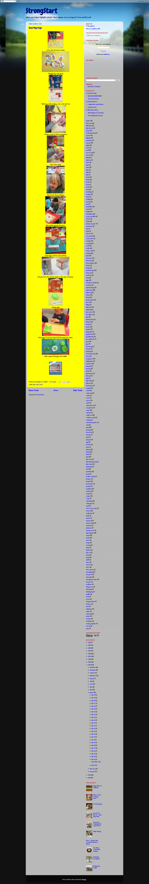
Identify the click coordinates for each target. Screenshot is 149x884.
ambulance (89, 140)
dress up (88, 273)
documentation (90, 263)
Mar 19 (94, 723)
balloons (88, 160)
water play (89, 614)
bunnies (88, 202)
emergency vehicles (91, 283)
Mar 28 (94, 701)
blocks (88, 180)
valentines (89, 609)
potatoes (88, 472)
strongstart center (91, 579)
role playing (89, 501)
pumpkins (88, 489)
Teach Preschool (92, 102)
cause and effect (90, 216)
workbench (89, 621)
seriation (88, 526)
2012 (89, 665)
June (91, 684)
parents (88, 435)
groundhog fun (90, 339)
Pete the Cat (89, 128)
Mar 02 (94, 759)
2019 (89, 645)
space (87, 548)
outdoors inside (90, 418)
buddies (88, 194)
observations (90, 405)
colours (88, 234)
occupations (89, 408)
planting (88, 452)
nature (88, 400)
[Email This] (63, 382)
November (93, 670)
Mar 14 (94, 734)
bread (87, 189)
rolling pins (89, 503)
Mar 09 (94, 743)
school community (91, 508)
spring (88, 555)
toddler (88, 594)
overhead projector (91, 422)
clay (87, 229)
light (87, 378)
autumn (88, 155)
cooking (88, 241)
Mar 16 (94, 729)
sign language (90, 533)
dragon (88, 268)
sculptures (89, 513)
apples (88, 145)
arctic (87, 148)
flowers (88, 322)
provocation (89, 484)
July (91, 681)
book (87, 185)
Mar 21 (94, 717)
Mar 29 (94, 698)
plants (88, 454)
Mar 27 (94, 703)
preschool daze (92, 93)
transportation (90, 602)
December (93, 667)
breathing (88, 192)
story (87, 567)
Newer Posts (34, 390)
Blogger (84, 879)
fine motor (89, 312)
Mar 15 (94, 731)
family (88, 297)
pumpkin (88, 486)
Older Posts (77, 390)
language (88, 366)
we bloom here (92, 107)
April (91, 690)
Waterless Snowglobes (96, 858)
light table (89, 381)
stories (88, 565)
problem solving (90, 476)
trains (88, 599)
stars (87, 562)
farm (87, 302)
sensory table (90, 523)
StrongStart (41, 10)
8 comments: (53, 382)
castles (88, 212)
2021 (89, 642)
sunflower (89, 584)
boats (88, 182)
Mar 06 (94, 751)
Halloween (88, 126)
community (89, 236)
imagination (89, 359)
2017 (89, 651)
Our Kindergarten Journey (95, 115)
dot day (88, 265)
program (88, 479)
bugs (87, 197)
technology (89, 589)
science (88, 511)
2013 (89, 662)
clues (87, 231)
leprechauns (89, 373)
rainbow (88, 491)
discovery (88, 261)
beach (87, 162)
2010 (89, 778)
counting (88, 243)
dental (87, 256)
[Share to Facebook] (68, 382)
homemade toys (90, 354)
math (87, 391)
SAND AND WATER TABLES (95, 96)
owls (87, 425)
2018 (89, 648)
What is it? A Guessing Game (97, 796)
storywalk (89, 577)
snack (87, 535)
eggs (87, 280)
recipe (87, 494)
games (88, 327)
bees (87, 170)
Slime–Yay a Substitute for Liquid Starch (97, 824)
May (91, 687)
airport (88, 135)
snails (87, 538)
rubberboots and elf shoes (95, 104)
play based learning (91, 462)
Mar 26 (94, 706)
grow (87, 342)
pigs (87, 442)
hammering (89, 346)
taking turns (89, 587)
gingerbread (89, 334)
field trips (89, 307)
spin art (88, 553)
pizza (87, 447)
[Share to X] (66, 382)
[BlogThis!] (64, 382)
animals (88, 143)
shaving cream (90, 530)
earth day (89, 275)
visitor (88, 611)
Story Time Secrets (93, 99)
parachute (89, 432)
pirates (88, 445)
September (93, 676)
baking (88, 158)
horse (88, 356)
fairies (88, 295)
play (87, 457)
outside (88, 420)
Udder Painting (97, 831)
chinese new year (91, 224)
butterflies (89, 207)
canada (88, 209)
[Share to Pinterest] (69, 382)
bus (87, 204)
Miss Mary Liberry (93, 110)
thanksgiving (89, 592)
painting (88, 430)
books (88, 187)
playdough (89, 467)
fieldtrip (88, 310)
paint (87, 427)
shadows (88, 528)
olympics (88, 413)
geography (89, 332)
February (92, 769)
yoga (87, 629)
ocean (87, 410)
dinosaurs (89, 258)
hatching (88, 351)
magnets (88, 388)
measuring (89, 393)
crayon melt (89, 251)
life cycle (88, 376)
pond (87, 469)
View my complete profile (93, 29)
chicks (88, 221)
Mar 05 (94, 754)
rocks (87, 499)
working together (91, 624)
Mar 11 (93, 740)
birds (87, 177)
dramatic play (90, 270)
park (87, 437)
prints (88, 474)
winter (88, 616)
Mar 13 (94, 737)
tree (87, 606)
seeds (87, 516)
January (92, 771)
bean (87, 165)
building (88, 199)
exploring (88, 292)
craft (87, 246)
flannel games (90, 319)
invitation (88, 364)
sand (87, 506)
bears (87, 167)
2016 (89, 654)
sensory (88, 521)
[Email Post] (59, 382)
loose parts (89, 386)
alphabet (88, 138)
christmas (89, 226)
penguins (88, 440)
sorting (88, 545)
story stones (90, 570)
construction (89, 239)
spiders (88, 550)
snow (87, 540)
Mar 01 (94, 765)
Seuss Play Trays (35, 27)
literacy (88, 383)
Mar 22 (94, 714)
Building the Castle (96, 867)
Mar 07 (94, 748)
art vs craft (89, 153)
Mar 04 (94, 757)
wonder (88, 619)
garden (88, 329)
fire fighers (89, 315)
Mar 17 (94, 726)
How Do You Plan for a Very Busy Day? (97, 814)
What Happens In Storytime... (96, 113)
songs (88, 543)
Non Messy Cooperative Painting (96, 849)
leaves (88, 371)
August (92, 678)
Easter (88, 121)
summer (88, 582)
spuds (88, 557)
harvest (88, 349)
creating (88, 253)
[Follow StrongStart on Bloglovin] (93, 36)
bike (87, 175)
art (87, 150)
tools (87, 597)
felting (88, 305)
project (88, 481)
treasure (88, 604)
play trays (36, 385)
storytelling (89, 572)
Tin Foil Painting (97, 804)
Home (56, 390)
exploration (89, 290)
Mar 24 (94, 709)
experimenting (90, 288)
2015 (89, 656)
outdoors (89, 415)
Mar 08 (94, 745)
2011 (89, 775)
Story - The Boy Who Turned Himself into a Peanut (92, 842)
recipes (88, 496)
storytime (89, 575)
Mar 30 (94, 695)
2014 (89, 659)
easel (87, 278)
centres (88, 219)
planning (88, 449)
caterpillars (89, 214)
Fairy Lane (89, 123)
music (88, 398)
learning (88, 369)
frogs (87, 324)
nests (87, 403)
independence (89, 361)
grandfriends (89, 337)
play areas (89, 459)
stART (87, 560)
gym (87, 344)
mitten (88, 396)
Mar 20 (94, 720)
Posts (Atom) (40, 395)
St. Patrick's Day (90, 133)
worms (88, 626)
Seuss (41, 385)
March (92, 692)
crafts (88, 248)
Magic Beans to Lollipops (97, 786)
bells (87, 172)
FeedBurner (107, 54)
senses (88, 518)
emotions (88, 285)
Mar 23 (94, 712)
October (92, 673)
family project (90, 300)
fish (87, 317)
